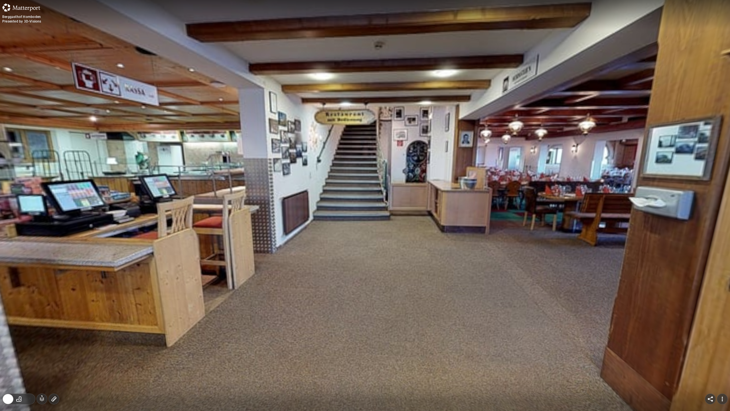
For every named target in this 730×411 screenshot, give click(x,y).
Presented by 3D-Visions (21, 21)
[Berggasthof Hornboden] (365, 205)
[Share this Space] (710, 399)
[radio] (8, 399)
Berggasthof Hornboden (21, 17)
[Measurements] (53, 399)
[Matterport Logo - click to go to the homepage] (21, 7)
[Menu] (722, 399)
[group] (18, 399)
